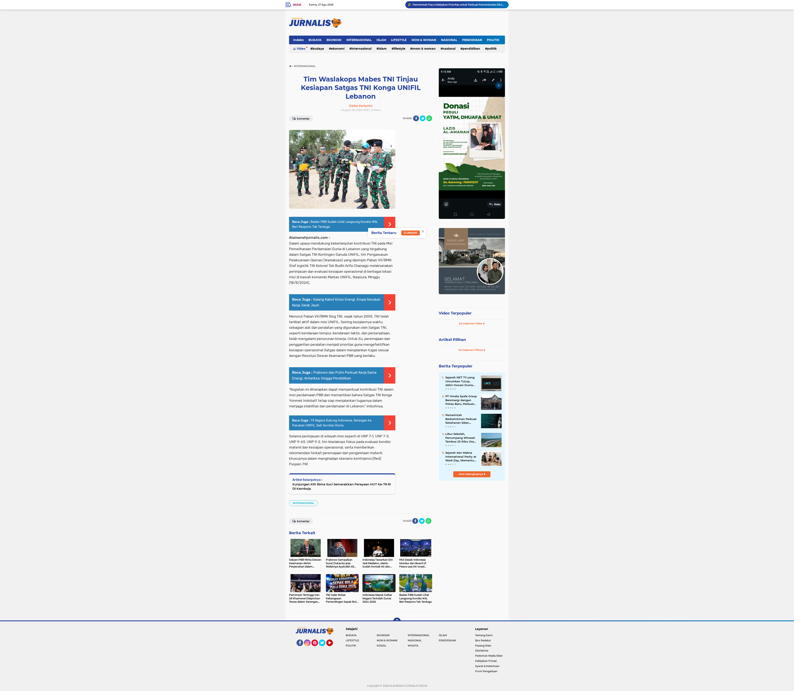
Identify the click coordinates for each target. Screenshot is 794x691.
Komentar (303, 118)
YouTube (332, 648)
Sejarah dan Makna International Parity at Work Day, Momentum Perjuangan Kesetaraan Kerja (461, 456)
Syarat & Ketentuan (487, 666)
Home (297, 5)
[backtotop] (397, 621)
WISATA (413, 645)
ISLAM (381, 40)
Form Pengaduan (486, 671)
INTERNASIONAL (359, 40)
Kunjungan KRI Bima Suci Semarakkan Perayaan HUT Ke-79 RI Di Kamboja (341, 486)
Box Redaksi (483, 640)
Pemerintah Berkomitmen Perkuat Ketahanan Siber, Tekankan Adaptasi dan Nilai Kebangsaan (461, 419)
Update (411, 232)
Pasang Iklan (483, 645)
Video (301, 48)
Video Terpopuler (455, 313)
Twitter (324, 648)
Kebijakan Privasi (486, 660)
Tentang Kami (484, 635)
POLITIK (493, 40)
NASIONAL (449, 40)
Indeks (298, 40)
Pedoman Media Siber (489, 655)
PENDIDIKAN (472, 40)
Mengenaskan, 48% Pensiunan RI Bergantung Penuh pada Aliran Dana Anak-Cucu (459, 4)
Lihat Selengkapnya (471, 474)
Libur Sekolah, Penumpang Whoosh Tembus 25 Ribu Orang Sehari (461, 437)
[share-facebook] (416, 118)
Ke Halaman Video (471, 323)
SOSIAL (381, 645)
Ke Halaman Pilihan (470, 349)
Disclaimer (481, 650)
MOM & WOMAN (423, 40)
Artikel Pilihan (452, 339)
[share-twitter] (423, 118)
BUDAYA (315, 40)
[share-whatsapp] (429, 118)
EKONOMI (333, 40)
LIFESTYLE (399, 40)
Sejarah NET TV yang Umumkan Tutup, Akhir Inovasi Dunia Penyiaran (460, 381)
